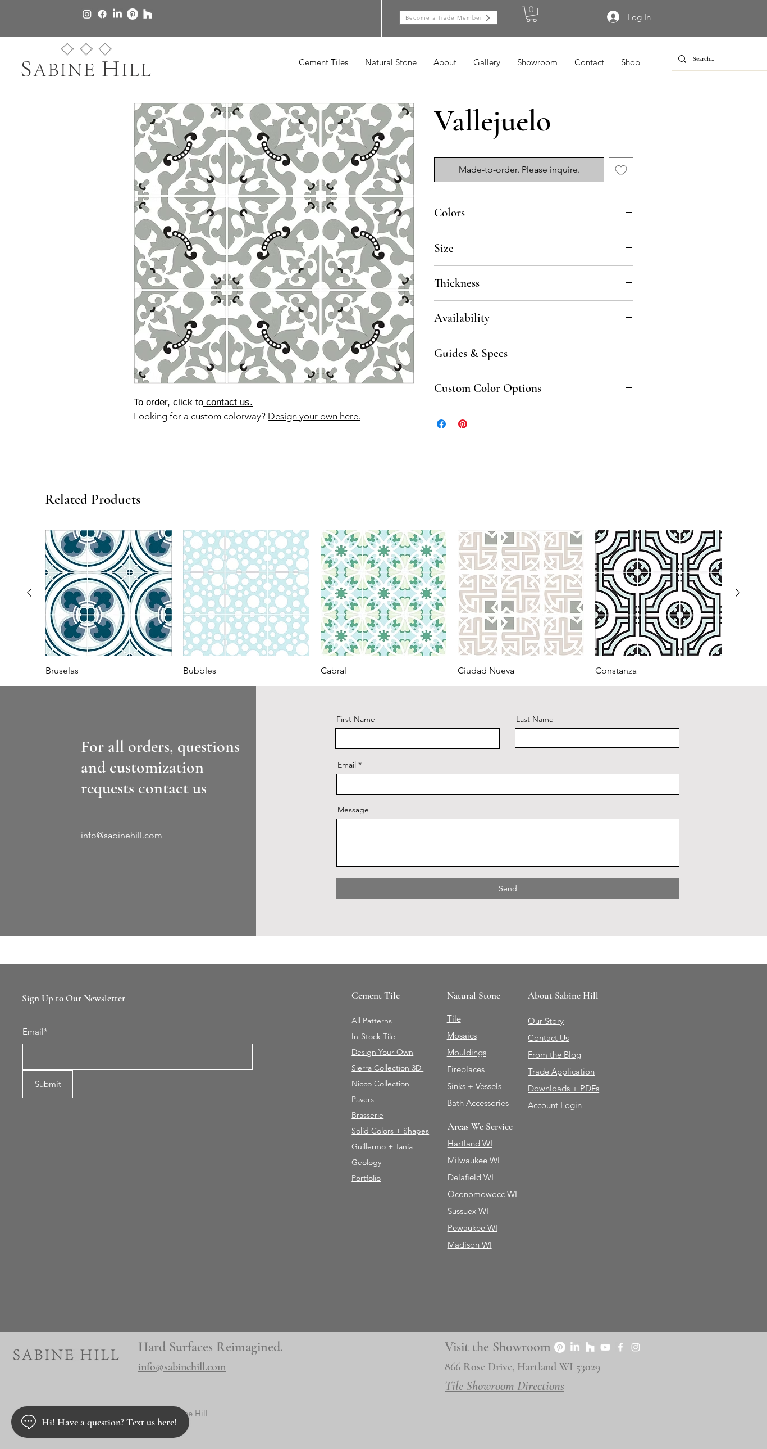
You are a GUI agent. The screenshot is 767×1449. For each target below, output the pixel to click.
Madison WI (470, 1244)
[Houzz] (147, 14)
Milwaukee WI (474, 1160)
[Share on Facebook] (441, 424)
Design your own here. (314, 416)
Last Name (535, 719)
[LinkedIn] (117, 14)
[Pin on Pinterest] (462, 424)
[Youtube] (605, 1347)
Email (346, 765)
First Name (355, 719)
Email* (35, 1031)
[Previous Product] (29, 592)
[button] (531, 14)
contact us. (228, 402)
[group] (383, 604)
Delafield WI (471, 1177)
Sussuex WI (468, 1211)
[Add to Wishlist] (621, 169)
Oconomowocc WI (482, 1194)
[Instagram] (87, 14)
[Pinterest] (132, 14)
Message (353, 810)
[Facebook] (102, 14)
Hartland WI (470, 1143)
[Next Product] (738, 592)
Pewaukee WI (472, 1227)
